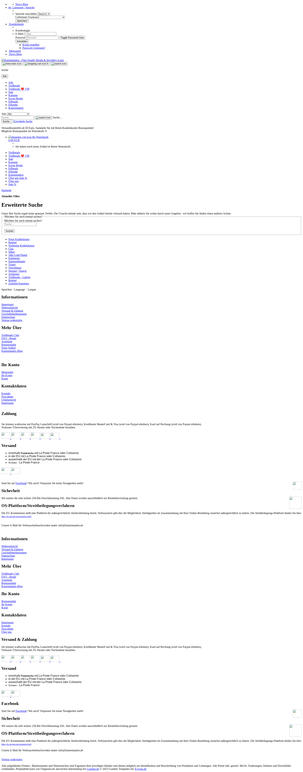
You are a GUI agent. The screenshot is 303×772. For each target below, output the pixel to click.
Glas (11, 248)
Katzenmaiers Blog (12, 350)
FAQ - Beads (8, 338)
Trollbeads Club (10, 335)
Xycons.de (140, 768)
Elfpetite (13, 104)
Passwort (20, 37)
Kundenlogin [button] (16, 24)
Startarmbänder (16, 261)
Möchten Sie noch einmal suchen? (23, 220)
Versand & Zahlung (12, 310)
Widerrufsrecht (9, 307)
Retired (12, 242)
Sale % (23, 177)
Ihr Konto (6, 375)
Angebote (6, 341)
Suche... (57, 117)
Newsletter (7, 396)
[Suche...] (43, 118)
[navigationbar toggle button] (12, 64)
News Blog (21, 4)
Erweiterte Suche (23, 121)
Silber (11, 251)
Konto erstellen (30, 44)
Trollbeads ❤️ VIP (18, 88)
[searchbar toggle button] (59, 64)
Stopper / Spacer (17, 270)
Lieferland (21, 17)
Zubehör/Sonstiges (18, 283)
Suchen (9, 231)
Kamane (13, 95)
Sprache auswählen (26, 13)
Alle (10, 82)
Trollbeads (14, 85)
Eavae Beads (15, 98)
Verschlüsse (14, 267)
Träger (12, 264)
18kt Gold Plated (17, 255)
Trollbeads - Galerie (19, 277)
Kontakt (5, 393)
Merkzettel (14, 51)
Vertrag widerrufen (11, 320)
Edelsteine (14, 258)
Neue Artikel (8, 347)
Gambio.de (93, 768)
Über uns (13, 177)
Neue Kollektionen (18, 239)
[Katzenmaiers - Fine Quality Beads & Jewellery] (32, 60)
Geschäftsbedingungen (14, 313)
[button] (21, 7)
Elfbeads (13, 101)
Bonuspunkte (8, 344)
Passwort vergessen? (33, 47)
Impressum (7, 304)
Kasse (4, 378)
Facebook (21, 483)
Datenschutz (8, 317)
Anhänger (13, 274)
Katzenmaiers (15, 107)
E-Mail (19, 33)
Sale (10, 92)
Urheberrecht (8, 399)
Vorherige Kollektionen (21, 245)
